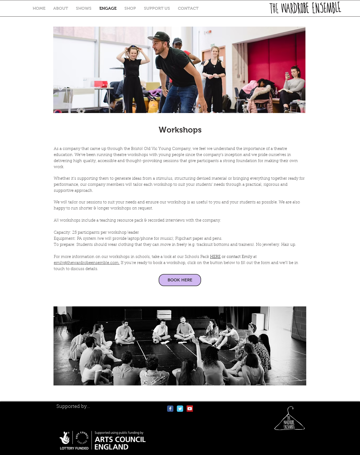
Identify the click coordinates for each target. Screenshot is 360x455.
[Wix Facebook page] (170, 408)
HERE (215, 257)
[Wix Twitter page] (180, 408)
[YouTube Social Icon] (190, 408)
